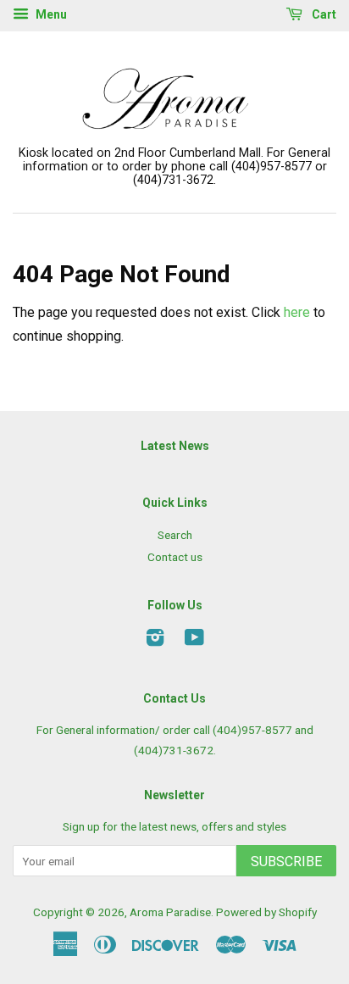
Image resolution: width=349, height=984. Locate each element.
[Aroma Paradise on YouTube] (194, 641)
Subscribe (286, 861)
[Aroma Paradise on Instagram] (155, 641)
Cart (322, 14)
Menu (50, 14)
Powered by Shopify (266, 912)
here (297, 312)
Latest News (175, 446)
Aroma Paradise (170, 912)
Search (175, 535)
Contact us (174, 557)
